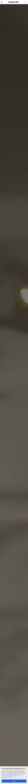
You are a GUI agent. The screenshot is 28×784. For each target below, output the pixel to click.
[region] (14, 775)
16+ (25, 2)
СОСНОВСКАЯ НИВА (13, 2)
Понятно (14, 781)
